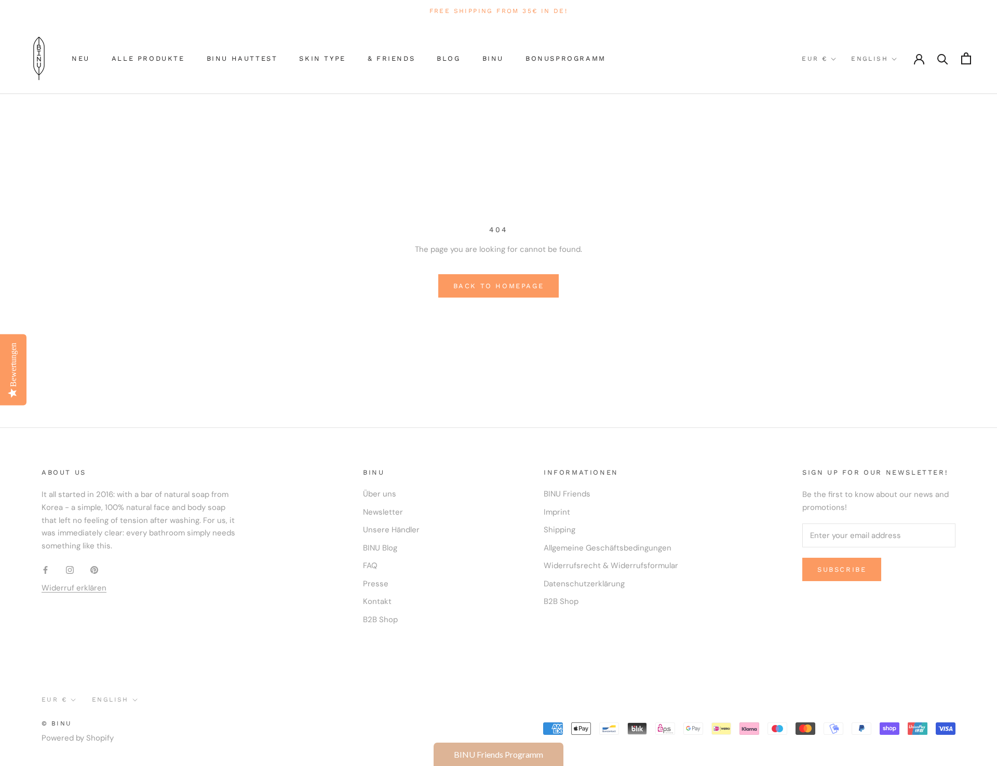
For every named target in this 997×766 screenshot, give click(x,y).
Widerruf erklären (74, 588)
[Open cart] (966, 58)
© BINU (57, 723)
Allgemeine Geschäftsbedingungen (607, 548)
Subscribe (841, 569)
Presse (375, 584)
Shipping (559, 530)
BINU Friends (567, 494)
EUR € (814, 58)
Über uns (379, 494)
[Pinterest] (94, 569)
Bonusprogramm (566, 58)
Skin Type (322, 58)
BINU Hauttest (242, 58)
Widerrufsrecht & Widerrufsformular (611, 565)
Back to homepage (498, 286)
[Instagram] (70, 569)
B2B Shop (380, 619)
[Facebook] (45, 569)
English (869, 58)
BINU (493, 58)
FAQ (370, 565)
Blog (448, 58)
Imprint (557, 512)
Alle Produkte (148, 58)
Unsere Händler (391, 530)
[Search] (942, 58)
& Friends (391, 58)
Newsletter (383, 512)
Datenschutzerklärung (584, 584)
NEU (81, 58)
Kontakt (377, 601)
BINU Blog (380, 548)
